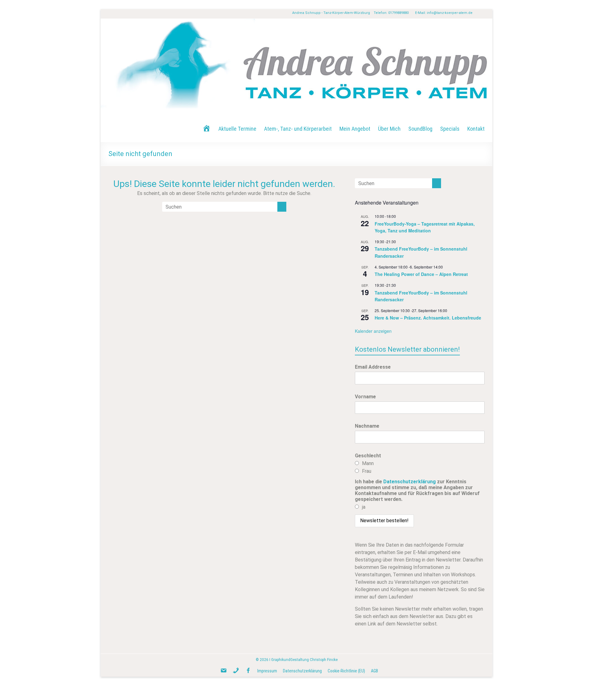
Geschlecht (368, 456)
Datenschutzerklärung (409, 482)
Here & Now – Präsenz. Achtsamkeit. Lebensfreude (428, 318)
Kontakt (476, 128)
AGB (374, 670)
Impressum (267, 670)
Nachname (367, 426)
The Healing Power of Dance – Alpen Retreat (421, 274)
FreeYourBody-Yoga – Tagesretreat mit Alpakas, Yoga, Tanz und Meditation (425, 227)
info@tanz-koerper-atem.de (450, 13)
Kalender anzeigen (373, 331)
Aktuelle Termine (237, 128)
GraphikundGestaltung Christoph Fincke (304, 660)
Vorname (365, 397)
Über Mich (389, 128)
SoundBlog (420, 128)
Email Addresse (373, 367)
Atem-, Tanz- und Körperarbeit (298, 128)
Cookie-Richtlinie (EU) (346, 670)
